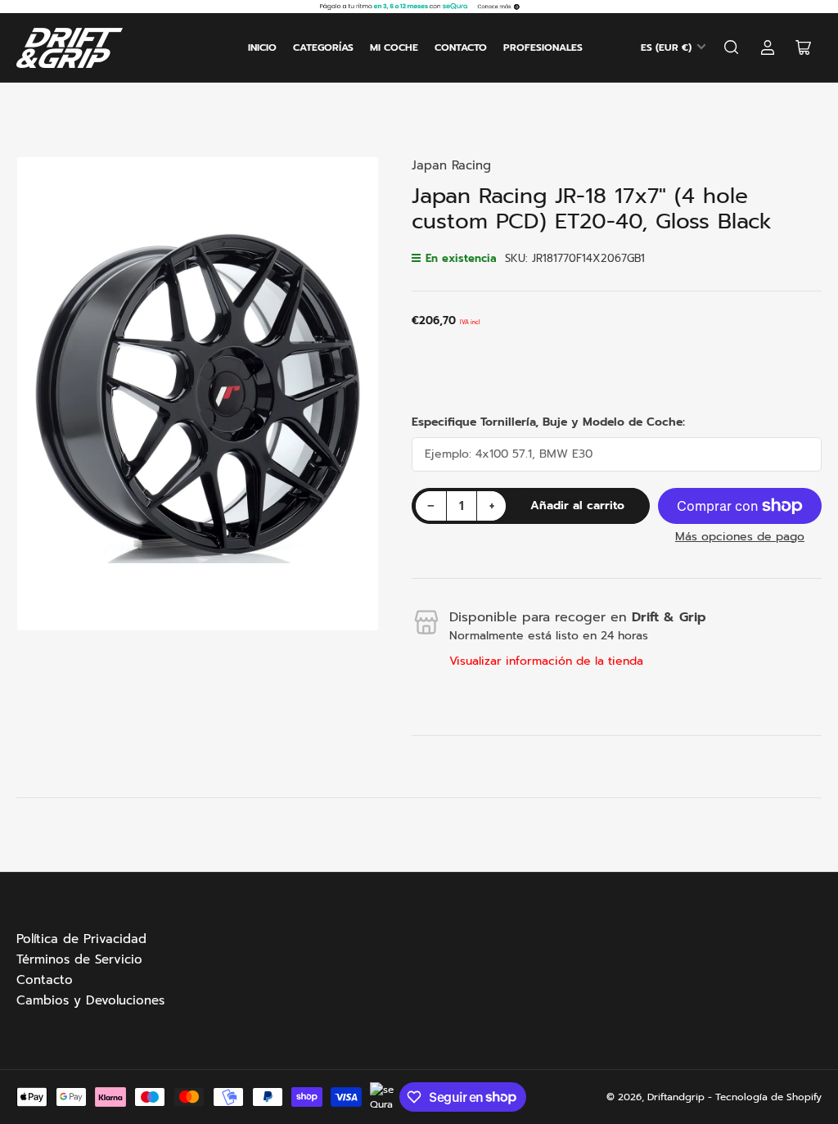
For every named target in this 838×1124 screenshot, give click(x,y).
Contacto (461, 47)
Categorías (323, 47)
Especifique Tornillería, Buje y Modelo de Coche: (548, 422)
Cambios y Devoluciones (90, 1000)
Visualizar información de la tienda (546, 661)
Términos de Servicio (79, 959)
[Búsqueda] (732, 47)
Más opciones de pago (739, 536)
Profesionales (543, 47)
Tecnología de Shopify (768, 1097)
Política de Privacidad (81, 939)
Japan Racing (451, 165)
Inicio (262, 47)
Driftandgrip (676, 1097)
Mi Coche (394, 47)
